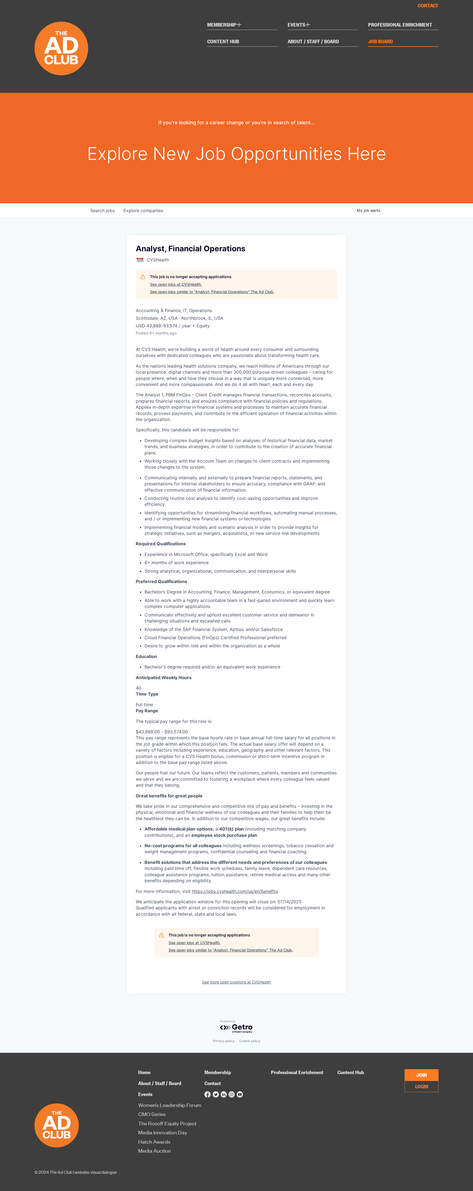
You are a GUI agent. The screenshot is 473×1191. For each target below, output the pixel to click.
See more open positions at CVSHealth (236, 982)
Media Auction (154, 1150)
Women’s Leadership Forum (169, 1105)
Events (299, 25)
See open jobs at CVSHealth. (176, 284)
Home (144, 1072)
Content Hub (223, 41)
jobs (102, 210)
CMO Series (152, 1114)
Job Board (380, 41)
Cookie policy (249, 1041)
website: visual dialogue (96, 1172)
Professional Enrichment (400, 25)
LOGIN (421, 1086)
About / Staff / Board (313, 41)
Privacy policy (224, 1041)
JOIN (421, 1074)
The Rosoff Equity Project (167, 1123)
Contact (428, 5)
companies (143, 210)
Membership (224, 25)
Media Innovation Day (162, 1132)
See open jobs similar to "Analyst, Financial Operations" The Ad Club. (212, 291)
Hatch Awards (154, 1141)
